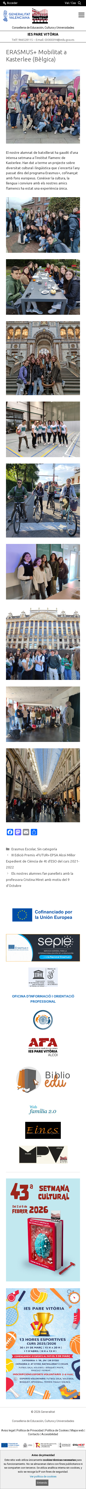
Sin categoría (47, 849)
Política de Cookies (57, 1430)
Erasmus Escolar (23, 849)
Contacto (34, 1434)
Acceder (12, 3)
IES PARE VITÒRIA (43, 34)
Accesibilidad (49, 1434)
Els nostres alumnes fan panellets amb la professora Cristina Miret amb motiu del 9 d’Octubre (39, 879)
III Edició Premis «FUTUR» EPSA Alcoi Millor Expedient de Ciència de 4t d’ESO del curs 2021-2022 (42, 861)
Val (67, 3)
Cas (73, 3)
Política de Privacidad (30, 1430)
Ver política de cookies (43, 1476)
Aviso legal (8, 1430)
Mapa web (77, 1430)
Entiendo (42, 1482)
